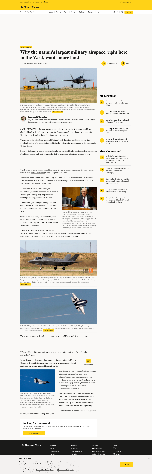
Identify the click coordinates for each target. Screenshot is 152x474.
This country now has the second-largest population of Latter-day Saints (117, 103)
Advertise (74, 454)
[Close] (148, 458)
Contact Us (74, 448)
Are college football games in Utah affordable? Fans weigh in (117, 121)
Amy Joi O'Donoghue (38, 117)
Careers (52, 454)
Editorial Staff (54, 451)
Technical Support (76, 451)
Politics (28, 47)
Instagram (118, 454)
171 (102, 170)
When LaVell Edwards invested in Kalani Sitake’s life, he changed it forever (117, 141)
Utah (22, 47)
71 (102, 190)
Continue (126, 464)
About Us (53, 448)
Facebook (118, 451)
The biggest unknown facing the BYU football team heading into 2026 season (117, 131)
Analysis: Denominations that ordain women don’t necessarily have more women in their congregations (117, 159)
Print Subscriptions (125, 2)
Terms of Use (40, 470)
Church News (44, 2)
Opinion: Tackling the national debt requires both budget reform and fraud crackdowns (118, 181)
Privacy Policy (49, 470)
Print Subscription (99, 451)
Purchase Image (58, 112)
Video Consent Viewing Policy (65, 470)
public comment (38, 173)
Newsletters (98, 448)
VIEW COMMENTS (33, 433)
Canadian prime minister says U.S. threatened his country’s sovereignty (117, 171)
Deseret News (24, 2)
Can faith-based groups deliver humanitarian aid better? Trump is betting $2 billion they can (117, 200)
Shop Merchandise (99, 454)
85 (102, 180)
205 (102, 157)
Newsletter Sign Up (26, 12)
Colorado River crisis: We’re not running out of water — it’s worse (117, 112)
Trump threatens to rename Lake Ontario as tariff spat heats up (117, 190)
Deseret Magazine (34, 2)
